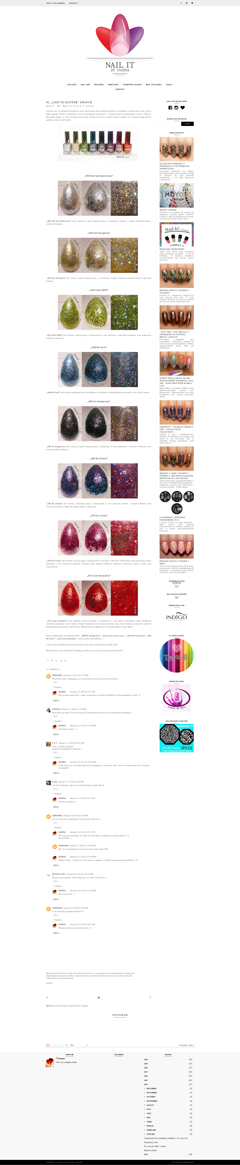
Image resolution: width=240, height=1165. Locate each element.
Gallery (72, 85)
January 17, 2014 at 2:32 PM (71, 782)
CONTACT (73, 3)
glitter (68, 106)
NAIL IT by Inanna (56, 3)
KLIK (110, 645)
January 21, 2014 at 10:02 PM (82, 846)
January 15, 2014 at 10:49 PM (83, 726)
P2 (83, 106)
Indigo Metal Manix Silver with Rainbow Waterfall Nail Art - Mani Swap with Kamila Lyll (177, 382)
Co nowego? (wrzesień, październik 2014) (173, 518)
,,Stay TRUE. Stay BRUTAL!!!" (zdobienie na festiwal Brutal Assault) (175, 334)
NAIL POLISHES (154, 85)
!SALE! (169, 85)
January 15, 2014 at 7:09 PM (73, 709)
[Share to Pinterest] (65, 661)
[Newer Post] (47, 997)
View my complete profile (66, 1062)
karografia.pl (188, 1162)
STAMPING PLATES (132, 85)
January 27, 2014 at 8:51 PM (82, 924)
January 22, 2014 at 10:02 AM (79, 874)
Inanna (62, 692)
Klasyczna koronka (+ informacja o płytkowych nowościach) (174, 166)
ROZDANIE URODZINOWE (172, 249)
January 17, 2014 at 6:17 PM (82, 798)
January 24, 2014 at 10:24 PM (83, 891)
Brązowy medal (150, 1150)
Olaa (54, 782)
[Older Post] (150, 997)
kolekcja (77, 106)
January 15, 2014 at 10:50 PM (83, 762)
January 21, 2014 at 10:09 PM (83, 857)
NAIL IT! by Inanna (67, 1162)
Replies (58, 687)
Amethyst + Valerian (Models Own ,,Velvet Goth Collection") (176, 429)
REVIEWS (99, 85)
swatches (90, 106)
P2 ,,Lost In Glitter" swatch (155, 1146)
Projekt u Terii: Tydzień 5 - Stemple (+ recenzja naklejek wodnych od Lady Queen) (176, 475)
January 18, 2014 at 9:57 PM (82, 832)
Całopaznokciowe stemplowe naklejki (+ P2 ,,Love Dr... (166, 1138)
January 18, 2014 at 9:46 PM (75, 816)
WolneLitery (59, 874)
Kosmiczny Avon (151, 1142)
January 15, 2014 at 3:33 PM (75, 675)
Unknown (57, 675)
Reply (56, 682)
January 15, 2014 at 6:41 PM (82, 692)
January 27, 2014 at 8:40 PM (75, 908)
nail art (85, 85)
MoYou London (168, 210)
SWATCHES (113, 85)
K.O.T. (55, 743)
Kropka (56, 709)
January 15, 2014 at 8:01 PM (71, 743)
